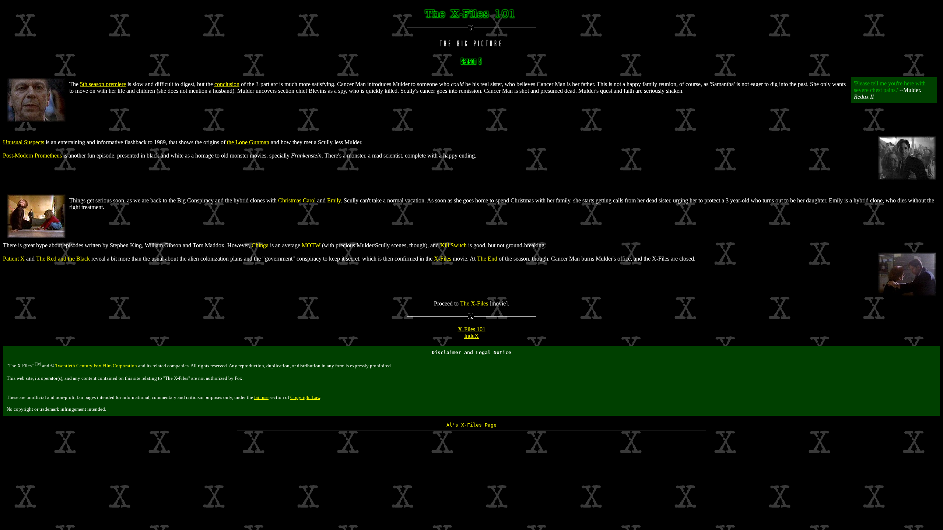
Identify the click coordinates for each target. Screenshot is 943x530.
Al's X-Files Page (471, 425)
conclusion (226, 84)
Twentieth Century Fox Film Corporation (96, 365)
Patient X (14, 258)
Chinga (260, 245)
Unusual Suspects (23, 142)
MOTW (311, 245)
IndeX (471, 336)
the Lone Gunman (248, 142)
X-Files (442, 258)
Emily (334, 200)
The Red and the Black (63, 258)
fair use (261, 397)
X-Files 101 (471, 329)
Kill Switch (453, 245)
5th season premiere (103, 84)
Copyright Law (305, 397)
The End (487, 258)
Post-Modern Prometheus (32, 155)
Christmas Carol (297, 200)
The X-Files (474, 303)
